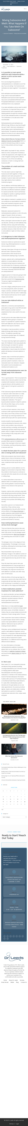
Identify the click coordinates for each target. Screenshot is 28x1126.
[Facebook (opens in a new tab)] (9, 4)
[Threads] (19, 936)
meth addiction (11, 66)
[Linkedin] (16, 936)
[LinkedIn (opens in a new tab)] (16, 4)
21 (17, 801)
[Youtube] (10, 936)
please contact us (16, 653)
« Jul (2, 809)
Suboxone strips (19, 279)
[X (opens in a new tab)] (7, 4)
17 (3, 801)
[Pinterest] (22, 936)
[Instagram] (4, 938)
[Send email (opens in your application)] (19, 4)
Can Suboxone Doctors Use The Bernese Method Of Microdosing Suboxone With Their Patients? (14, 737)
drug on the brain (18, 511)
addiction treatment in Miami (17, 651)
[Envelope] (13, 936)
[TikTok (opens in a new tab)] (20, 4)
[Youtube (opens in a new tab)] (18, 4)
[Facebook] (4, 936)
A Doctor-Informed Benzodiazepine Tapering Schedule (13, 780)
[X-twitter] (7, 936)
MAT (4, 66)
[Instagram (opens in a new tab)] (14, 4)
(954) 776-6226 (13, 1)
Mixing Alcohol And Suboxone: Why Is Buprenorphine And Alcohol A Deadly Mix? (14, 717)
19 (10, 801)
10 (3, 799)
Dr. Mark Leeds (6, 662)
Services (14, 920)
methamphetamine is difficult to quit (14, 439)
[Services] (14, 917)
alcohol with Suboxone (19, 267)
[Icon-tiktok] (7, 938)
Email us (14, 892)
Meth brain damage (19, 534)
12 (10, 799)
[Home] (1, 33)
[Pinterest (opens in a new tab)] (13, 4)
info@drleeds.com (14, 2)
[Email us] (14, 889)
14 (17, 799)
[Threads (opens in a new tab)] (11, 4)
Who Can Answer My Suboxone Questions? (14, 756)
